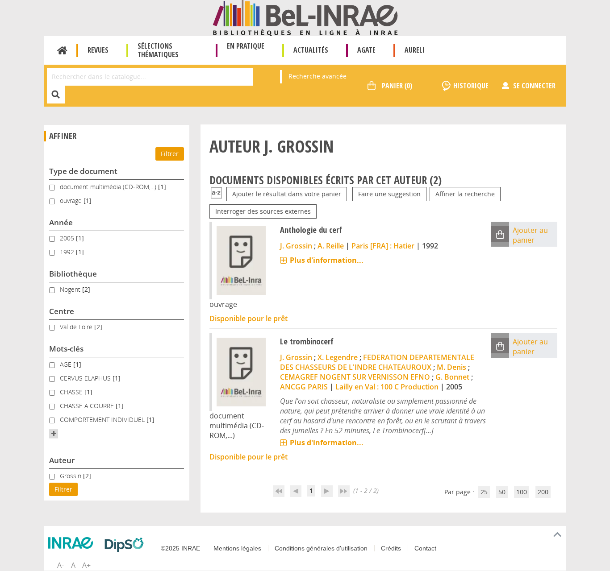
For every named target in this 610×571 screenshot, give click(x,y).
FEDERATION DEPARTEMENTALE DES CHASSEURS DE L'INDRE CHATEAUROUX (377, 362)
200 (543, 492)
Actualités (310, 50)
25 (484, 492)
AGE (66, 364)
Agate (366, 50)
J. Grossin (296, 246)
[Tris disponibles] (216, 194)
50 (502, 492)
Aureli (415, 50)
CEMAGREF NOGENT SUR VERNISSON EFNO (355, 377)
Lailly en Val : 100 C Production (387, 387)
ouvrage (72, 200)
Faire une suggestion (389, 194)
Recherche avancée (317, 76)
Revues (98, 50)
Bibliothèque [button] (73, 274)
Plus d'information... (326, 260)
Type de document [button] (83, 171)
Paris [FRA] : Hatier (382, 246)
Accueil (62, 50)
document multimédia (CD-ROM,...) (109, 186)
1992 (68, 252)
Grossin (71, 476)
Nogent (71, 289)
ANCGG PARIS (304, 387)
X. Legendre (338, 357)
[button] (53, 433)
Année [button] (61, 222)
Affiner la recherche (465, 194)
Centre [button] (61, 311)
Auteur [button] (62, 460)
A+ (86, 565)
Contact (425, 548)
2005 (68, 238)
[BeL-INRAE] (305, 17)
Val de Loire (77, 327)
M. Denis (451, 367)
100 (521, 492)
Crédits (391, 548)
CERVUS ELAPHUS (86, 378)
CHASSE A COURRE (88, 405)
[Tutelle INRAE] (72, 543)
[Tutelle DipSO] (126, 544)
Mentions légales (237, 548)
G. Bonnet (452, 377)
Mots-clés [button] (66, 348)
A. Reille (331, 246)
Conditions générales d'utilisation (321, 548)
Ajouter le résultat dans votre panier (286, 194)
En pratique (245, 46)
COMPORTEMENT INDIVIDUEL (103, 419)
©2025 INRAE (180, 548)
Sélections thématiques (158, 50)
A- (60, 565)
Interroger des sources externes (263, 211)
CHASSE (72, 392)
